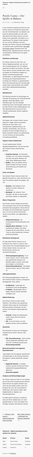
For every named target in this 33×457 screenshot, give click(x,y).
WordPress (13, 453)
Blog (22, 22)
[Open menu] (4, 8)
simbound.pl (16, 22)
